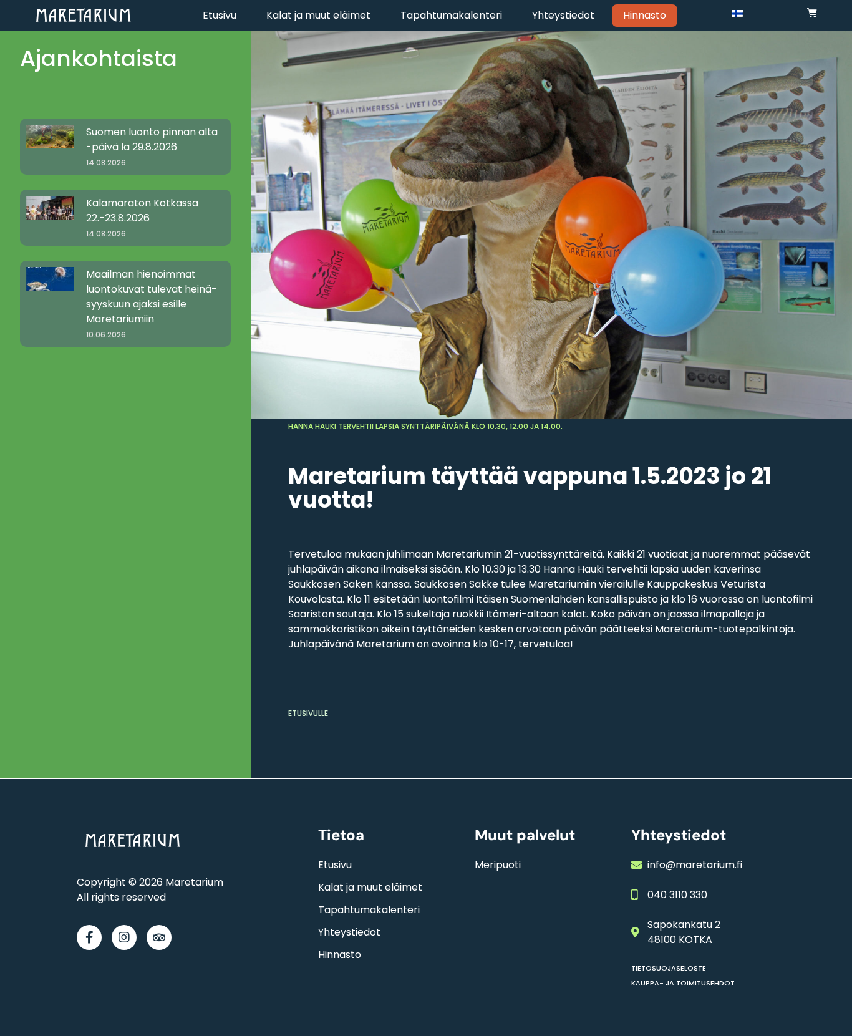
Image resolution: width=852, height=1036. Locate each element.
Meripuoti (498, 865)
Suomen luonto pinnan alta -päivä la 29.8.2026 (152, 139)
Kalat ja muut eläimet (318, 15)
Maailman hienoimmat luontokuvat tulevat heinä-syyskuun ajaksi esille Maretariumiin (151, 296)
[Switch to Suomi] (738, 13)
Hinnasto (644, 15)
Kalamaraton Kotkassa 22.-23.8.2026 (142, 210)
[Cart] (812, 12)
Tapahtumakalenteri (451, 15)
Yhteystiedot (563, 15)
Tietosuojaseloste (668, 968)
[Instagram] (124, 937)
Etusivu (219, 15)
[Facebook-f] (89, 937)
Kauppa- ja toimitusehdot (683, 983)
